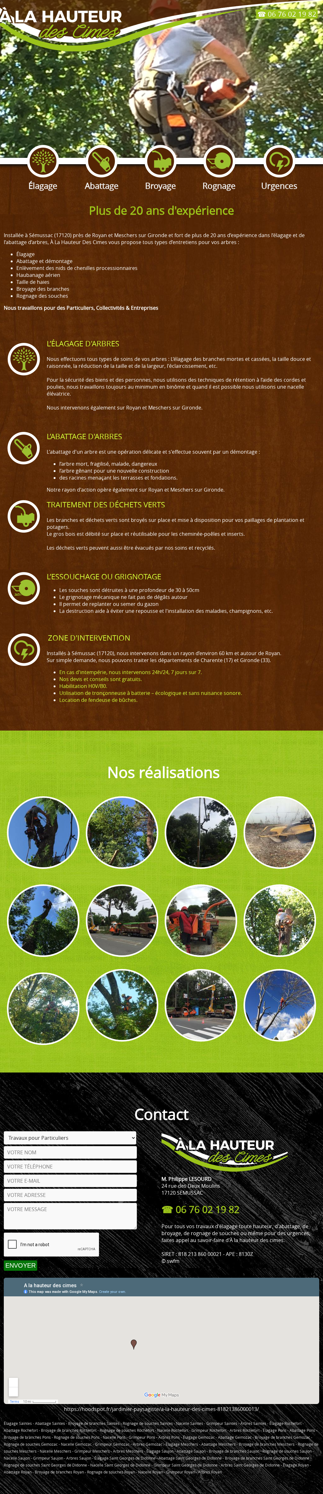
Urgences (279, 185)
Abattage (102, 185)
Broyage (160, 185)
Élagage (42, 185)
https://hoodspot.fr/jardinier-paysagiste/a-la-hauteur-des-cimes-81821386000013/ (161, 1409)
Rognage (219, 185)
